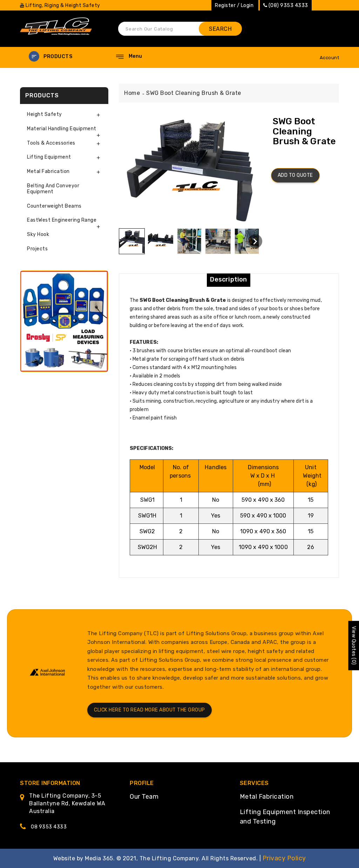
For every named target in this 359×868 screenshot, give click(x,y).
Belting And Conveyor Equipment (53, 189)
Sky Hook (38, 234)
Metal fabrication (48, 171)
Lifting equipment (49, 157)
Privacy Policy (284, 858)
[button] (64, 56)
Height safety (44, 114)
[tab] (64, 114)
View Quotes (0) (354, 645)
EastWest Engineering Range (61, 220)
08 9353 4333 (49, 827)
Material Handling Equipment (61, 129)
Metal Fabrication (267, 796)
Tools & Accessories (51, 143)
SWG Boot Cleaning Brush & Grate (193, 93)
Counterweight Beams (54, 206)
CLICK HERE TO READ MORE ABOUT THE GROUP (149, 710)
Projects (37, 249)
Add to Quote (295, 175)
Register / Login (234, 5)
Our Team (144, 796)
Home (132, 93)
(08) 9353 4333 (288, 5)
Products (57, 57)
